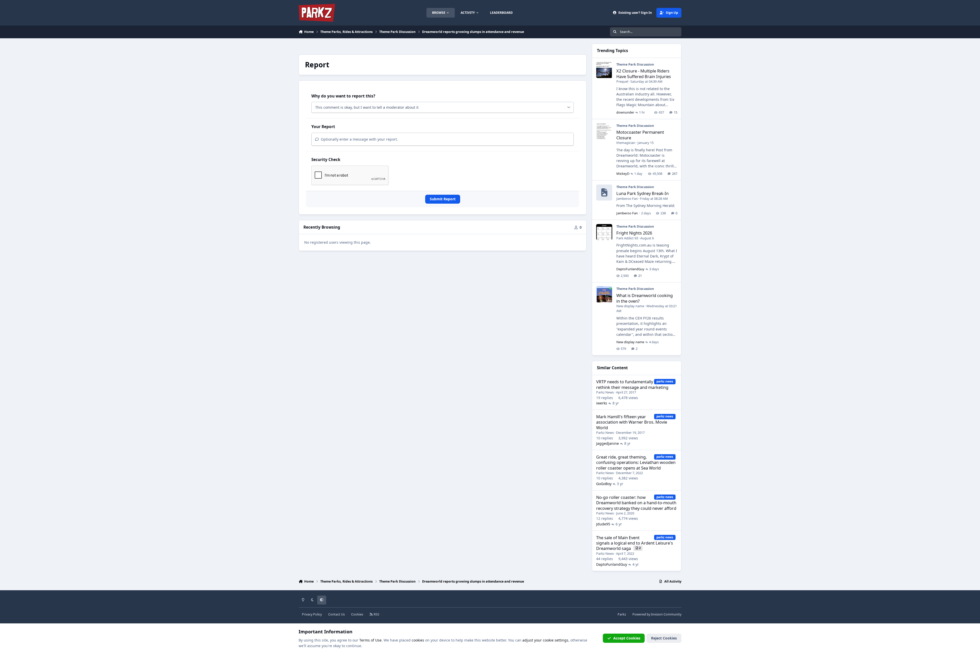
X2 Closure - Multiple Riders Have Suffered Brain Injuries (643, 73)
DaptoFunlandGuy (630, 269)
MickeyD (622, 173)
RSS (376, 614)
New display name (630, 306)
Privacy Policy (312, 614)
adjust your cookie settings (545, 640)
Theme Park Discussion (635, 64)
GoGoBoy (603, 483)
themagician (625, 142)
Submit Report (443, 198)
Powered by (656, 614)
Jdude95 (603, 524)
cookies (418, 640)
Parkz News (605, 392)
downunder (625, 112)
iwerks (601, 403)
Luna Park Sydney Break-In (642, 193)
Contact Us (336, 614)
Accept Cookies (626, 638)
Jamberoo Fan (627, 198)
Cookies (357, 614)
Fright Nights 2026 (634, 233)
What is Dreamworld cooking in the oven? (644, 298)
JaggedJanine (607, 443)
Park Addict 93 (627, 238)
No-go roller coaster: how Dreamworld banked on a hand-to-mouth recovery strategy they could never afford (636, 502)
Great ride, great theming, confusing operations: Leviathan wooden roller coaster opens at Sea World (636, 462)
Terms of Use (370, 640)
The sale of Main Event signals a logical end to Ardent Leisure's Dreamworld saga (634, 543)
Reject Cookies (664, 638)
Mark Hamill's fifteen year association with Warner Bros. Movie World (631, 422)
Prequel (622, 81)
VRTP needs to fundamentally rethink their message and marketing (632, 384)
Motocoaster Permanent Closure (640, 134)
